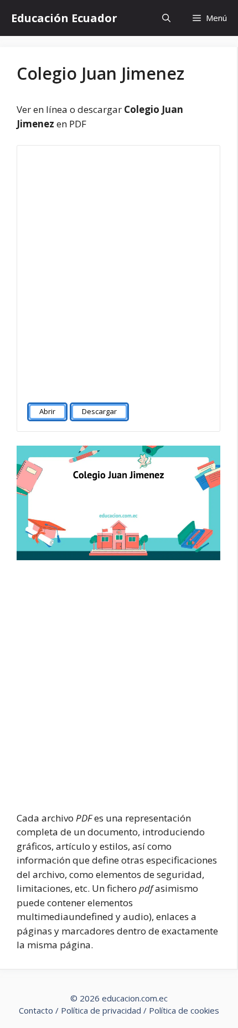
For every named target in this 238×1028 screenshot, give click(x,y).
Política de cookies (184, 1010)
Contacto (36, 1010)
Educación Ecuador (64, 18)
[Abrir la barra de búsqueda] (166, 18)
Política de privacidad (101, 1010)
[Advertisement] (119, 269)
